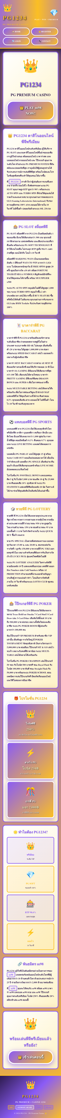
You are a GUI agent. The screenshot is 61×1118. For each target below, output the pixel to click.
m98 (11, 974)
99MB (39, 1107)
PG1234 (14, 181)
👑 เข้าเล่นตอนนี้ (31, 1058)
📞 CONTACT (45, 41)
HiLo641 (48, 1107)
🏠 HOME (16, 31)
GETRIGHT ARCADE (25, 1107)
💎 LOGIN (16, 41)
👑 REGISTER (45, 31)
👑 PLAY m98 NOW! (30, 111)
